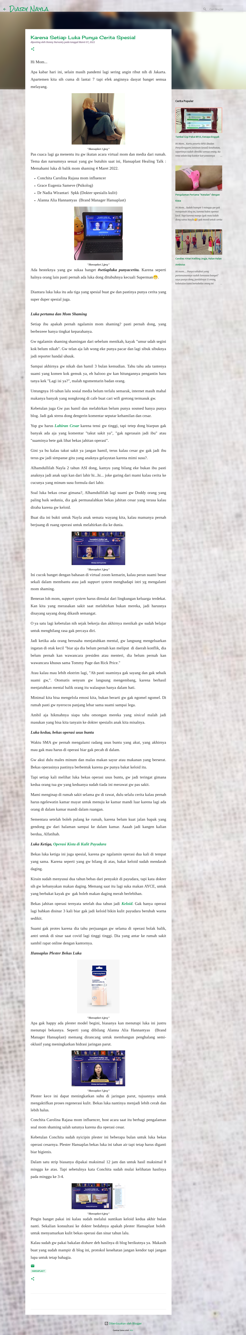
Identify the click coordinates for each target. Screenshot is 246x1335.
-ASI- (131, 1330)
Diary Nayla (29, 9)
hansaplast (38, 1271)
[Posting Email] (33, 1267)
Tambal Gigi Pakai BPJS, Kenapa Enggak (197, 136)
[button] (33, 49)
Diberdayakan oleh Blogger (125, 1323)
